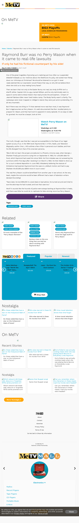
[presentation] (4, 270)
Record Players (13, 490)
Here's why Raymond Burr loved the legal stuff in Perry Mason (65, 235)
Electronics (38, 483)
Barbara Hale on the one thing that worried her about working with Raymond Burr (38, 242)
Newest (65, 256)
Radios (9, 487)
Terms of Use (39, 430)
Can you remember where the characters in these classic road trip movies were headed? (64, 388)
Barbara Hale (34, 232)
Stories (9, 48)
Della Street (34, 229)
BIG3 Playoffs (54, 37)
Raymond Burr (13, 206)
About (40, 417)
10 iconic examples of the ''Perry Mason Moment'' (12, 234)
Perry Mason (26, 206)
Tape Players (12, 494)
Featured (31, 256)
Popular (48, 256)
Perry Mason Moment (11, 229)
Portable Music (13, 501)
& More (9, 505)
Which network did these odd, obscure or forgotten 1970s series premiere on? (13, 387)
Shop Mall (40, 295)
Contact (39, 420)
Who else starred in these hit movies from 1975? (39, 318)
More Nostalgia (13, 400)
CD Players (11, 497)
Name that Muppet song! (38, 382)
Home (4, 48)
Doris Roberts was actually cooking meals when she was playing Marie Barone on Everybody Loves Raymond (65, 362)
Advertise (39, 423)
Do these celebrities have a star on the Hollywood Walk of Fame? (13, 321)
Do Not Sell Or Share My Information (39, 433)
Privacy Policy (39, 426)
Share (40, 196)
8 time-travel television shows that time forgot (64, 318)
